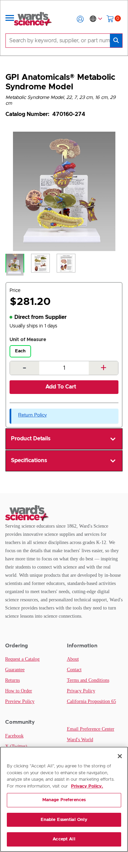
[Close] (119, 756)
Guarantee (15, 669)
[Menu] (9, 19)
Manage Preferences (64, 800)
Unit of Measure (28, 339)
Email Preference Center (90, 729)
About (73, 659)
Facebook (14, 735)
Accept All (64, 839)
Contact (74, 669)
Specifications (29, 460)
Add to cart (60, 387)
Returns (12, 680)
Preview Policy (19, 701)
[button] (80, 19)
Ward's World (80, 739)
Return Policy (32, 414)
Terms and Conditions (88, 680)
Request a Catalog (22, 659)
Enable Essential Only (64, 820)
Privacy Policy (81, 690)
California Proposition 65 (91, 701)
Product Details (31, 438)
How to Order (18, 690)
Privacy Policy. (87, 786)
